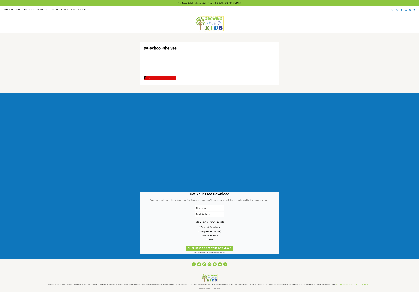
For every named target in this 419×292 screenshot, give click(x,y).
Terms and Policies (59, 10)
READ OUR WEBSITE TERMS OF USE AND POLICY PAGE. (353, 284)
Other (210, 239)
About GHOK (28, 10)
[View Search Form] (392, 10)
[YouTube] (414, 10)
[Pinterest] (410, 10)
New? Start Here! (12, 10)
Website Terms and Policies (209, 288)
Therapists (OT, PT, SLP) (210, 231)
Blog (73, 10)
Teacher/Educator (210, 235)
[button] (209, 231)
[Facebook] (402, 10)
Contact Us (42, 10)
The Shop (82, 10)
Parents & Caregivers (210, 227)
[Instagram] (406, 10)
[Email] (397, 10)
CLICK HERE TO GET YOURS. (230, 3)
